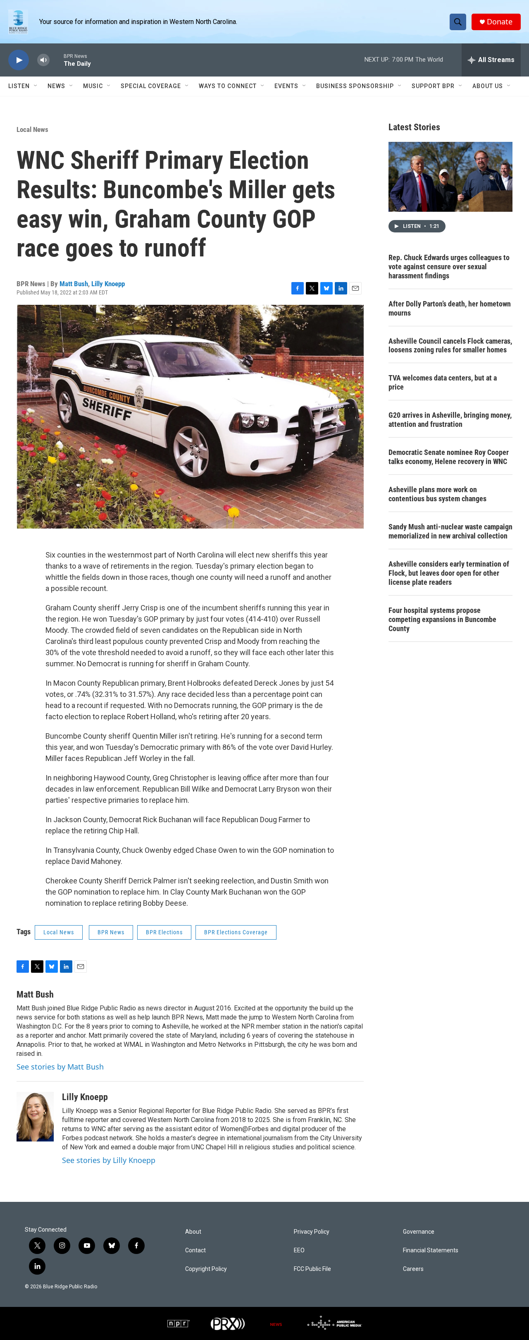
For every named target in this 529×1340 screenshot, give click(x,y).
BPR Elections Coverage (236, 932)
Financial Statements (430, 1250)
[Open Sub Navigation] (36, 86)
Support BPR (433, 86)
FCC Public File (312, 1269)
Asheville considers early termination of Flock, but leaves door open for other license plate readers (448, 573)
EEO (299, 1250)
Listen (19, 86)
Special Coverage (151, 86)
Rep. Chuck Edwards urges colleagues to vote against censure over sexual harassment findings (449, 266)
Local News (32, 129)
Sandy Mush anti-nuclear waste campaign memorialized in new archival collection (450, 531)
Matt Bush (74, 284)
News (56, 86)
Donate (499, 21)
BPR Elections (164, 932)
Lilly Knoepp (108, 284)
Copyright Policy (206, 1269)
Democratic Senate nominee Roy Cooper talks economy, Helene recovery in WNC (448, 457)
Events (286, 86)
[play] (18, 60)
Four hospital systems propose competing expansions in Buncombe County (442, 619)
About (193, 1232)
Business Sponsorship (355, 86)
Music (93, 86)
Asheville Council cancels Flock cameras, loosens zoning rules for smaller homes (450, 345)
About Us (487, 86)
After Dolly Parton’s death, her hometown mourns (449, 308)
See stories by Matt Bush (60, 1067)
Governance (418, 1232)
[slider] (56, 59)
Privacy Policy (311, 1232)
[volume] (43, 60)
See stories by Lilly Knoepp (108, 1160)
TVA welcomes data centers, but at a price (442, 382)
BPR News (111, 932)
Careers (413, 1269)
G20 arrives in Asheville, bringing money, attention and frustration (450, 419)
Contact (195, 1250)
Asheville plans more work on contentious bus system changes (437, 494)
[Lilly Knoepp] (35, 1116)
